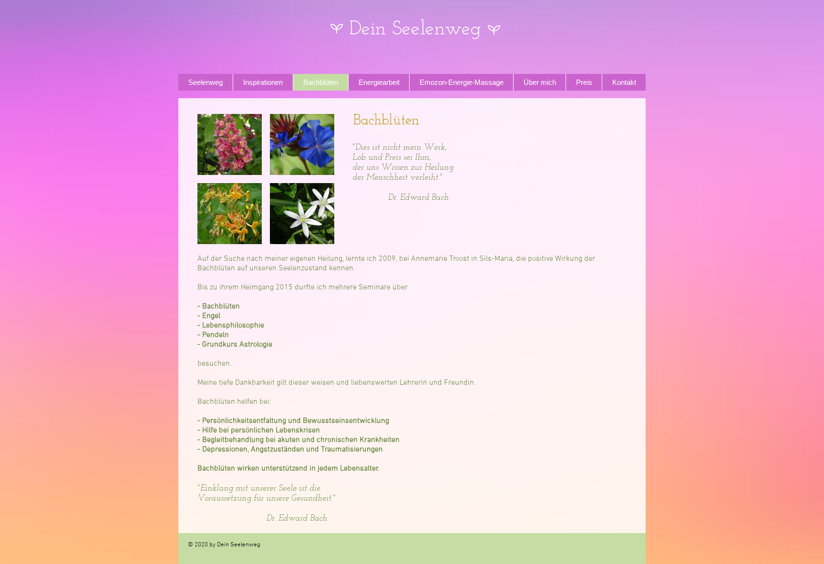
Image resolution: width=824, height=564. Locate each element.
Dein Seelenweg (415, 29)
